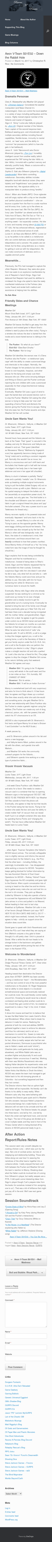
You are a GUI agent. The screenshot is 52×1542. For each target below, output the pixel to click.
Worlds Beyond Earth (14, 1478)
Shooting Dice (11, 1459)
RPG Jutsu (9, 1451)
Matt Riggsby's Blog (13, 1424)
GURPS (39, 1245)
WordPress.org (11, 1519)
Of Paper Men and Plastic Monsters (20, 1432)
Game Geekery (11, 1389)
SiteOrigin (30, 1536)
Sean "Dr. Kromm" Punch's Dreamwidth (21, 1455)
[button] (47, 31)
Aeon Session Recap (25, 1245)
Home (7, 19)
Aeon (13, 1245)
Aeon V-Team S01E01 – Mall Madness (21, 90)
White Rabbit (11, 1230)
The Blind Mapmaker (13, 1474)
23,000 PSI (39, 224)
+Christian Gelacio (15, 104)
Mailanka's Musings (13, 1420)
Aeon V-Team (19, 1242)
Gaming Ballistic (12, 1393)
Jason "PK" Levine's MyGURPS (18, 1412)
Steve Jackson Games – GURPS (19, 1466)
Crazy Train (10, 1218)
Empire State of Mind (14, 1206)
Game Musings (11, 34)
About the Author (28, 19)
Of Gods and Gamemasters (16, 1428)
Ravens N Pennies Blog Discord (18, 1439)
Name (8, 1331)
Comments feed (11, 1515)
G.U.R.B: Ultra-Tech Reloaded (17, 1385)
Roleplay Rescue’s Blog (15, 1447)
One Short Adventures (14, 1436)
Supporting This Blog (14, 27)
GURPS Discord (12, 1405)
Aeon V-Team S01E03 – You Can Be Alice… (28, 1236)
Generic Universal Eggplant (16, 1397)
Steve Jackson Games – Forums (19, 1462)
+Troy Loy (28, 153)
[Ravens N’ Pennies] (26, 5)
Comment (9, 1300)
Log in (7, 1508)
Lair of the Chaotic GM (14, 1416)
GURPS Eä (10, 1409)
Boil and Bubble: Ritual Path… (26, 1272)
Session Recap (32, 1242)
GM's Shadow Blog (13, 1401)
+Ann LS (11, 126)
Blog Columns (11, 42)
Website (8, 1354)
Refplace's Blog (11, 1443)
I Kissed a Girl (12, 1212)
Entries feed (10, 1511)
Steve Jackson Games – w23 (17, 1470)
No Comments (17, 63)
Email (8, 1342)
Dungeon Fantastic (13, 1382)
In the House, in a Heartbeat (17, 1224)
